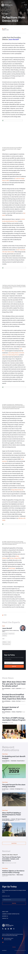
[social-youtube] (13, 928)
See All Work (14, 843)
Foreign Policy (18, 711)
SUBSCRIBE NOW (6, 896)
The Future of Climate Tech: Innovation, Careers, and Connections (11, 859)
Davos (9, 641)
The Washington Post (19, 789)
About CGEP (5, 911)
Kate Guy (13, 701)
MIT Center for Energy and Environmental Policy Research (13, 819)
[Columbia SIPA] (6, 2)
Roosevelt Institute (20, 760)
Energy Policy (5, 633)
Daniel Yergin (12, 568)
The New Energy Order (15, 558)
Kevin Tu (13, 688)
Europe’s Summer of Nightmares (10, 708)
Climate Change (5, 13)
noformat (4, 950)
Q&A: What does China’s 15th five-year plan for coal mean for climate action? (14, 684)
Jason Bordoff (7, 628)
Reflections (4, 641)
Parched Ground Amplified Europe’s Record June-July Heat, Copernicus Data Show (14, 696)
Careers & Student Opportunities (10, 913)
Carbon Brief (18, 688)
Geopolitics (4, 635)
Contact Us (5, 918)
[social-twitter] (3, 928)
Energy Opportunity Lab (17, 489)
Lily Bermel (12, 789)
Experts (3, 626)
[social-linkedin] (5, 928)
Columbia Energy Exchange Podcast (8, 874)
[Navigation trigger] (25, 5)
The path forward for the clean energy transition (13, 786)
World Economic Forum (6, 644)
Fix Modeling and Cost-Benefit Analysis (13, 757)
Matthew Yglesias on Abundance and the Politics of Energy (13, 871)
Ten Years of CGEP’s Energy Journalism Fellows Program (13, 719)
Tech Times (18, 701)
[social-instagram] (8, 928)
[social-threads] (11, 928)
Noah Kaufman (13, 760)
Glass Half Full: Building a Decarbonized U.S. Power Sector (11, 815)
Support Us (5, 916)
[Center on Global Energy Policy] (7, 5)
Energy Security (11, 633)
